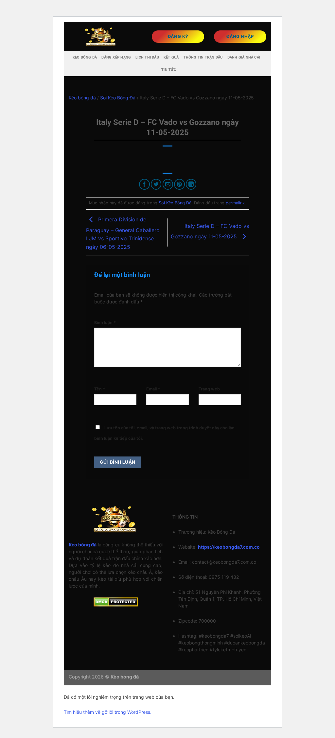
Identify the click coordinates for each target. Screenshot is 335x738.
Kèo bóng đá (85, 57)
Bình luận (105, 322)
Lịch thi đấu (147, 57)
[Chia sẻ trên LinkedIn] (191, 184)
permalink (235, 202)
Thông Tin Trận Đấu (203, 57)
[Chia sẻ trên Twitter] (156, 184)
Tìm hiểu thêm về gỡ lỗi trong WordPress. (107, 712)
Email (153, 388)
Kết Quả (171, 57)
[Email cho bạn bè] (168, 184)
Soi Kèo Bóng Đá (117, 97)
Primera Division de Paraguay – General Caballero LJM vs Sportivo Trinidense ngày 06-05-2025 (123, 233)
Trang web (209, 388)
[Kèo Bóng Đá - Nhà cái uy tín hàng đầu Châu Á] (101, 36)
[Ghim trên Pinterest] (179, 184)
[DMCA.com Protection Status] (116, 601)
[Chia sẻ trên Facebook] (144, 184)
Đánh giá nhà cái (243, 57)
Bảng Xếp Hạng (116, 57)
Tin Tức (168, 70)
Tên (99, 388)
